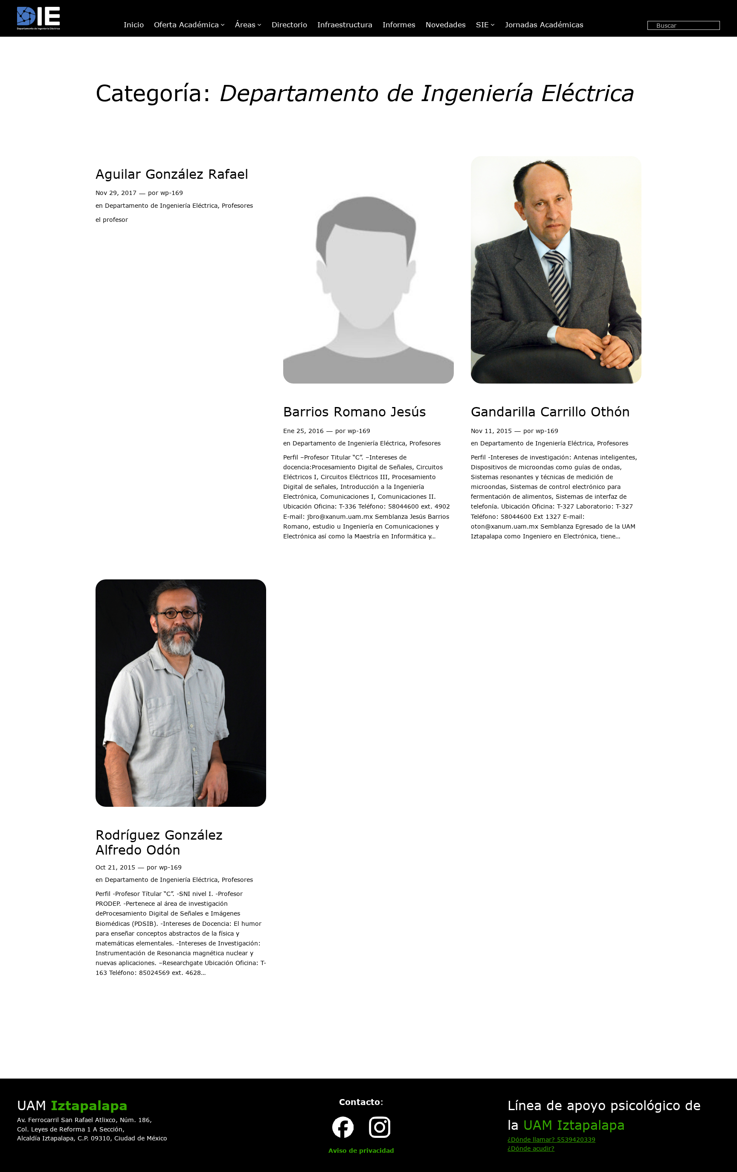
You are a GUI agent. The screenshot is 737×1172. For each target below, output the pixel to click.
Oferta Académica (186, 24)
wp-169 (171, 192)
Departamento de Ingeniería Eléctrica (161, 205)
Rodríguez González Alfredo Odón (159, 842)
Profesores (237, 205)
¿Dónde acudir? (531, 1148)
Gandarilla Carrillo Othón (550, 411)
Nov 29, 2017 (116, 192)
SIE (482, 24)
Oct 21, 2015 (115, 867)
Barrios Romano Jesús (354, 411)
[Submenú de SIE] (492, 24)
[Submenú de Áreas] (259, 24)
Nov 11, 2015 (491, 430)
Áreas (245, 24)
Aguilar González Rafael (172, 173)
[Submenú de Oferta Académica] (223, 24)
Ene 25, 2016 (303, 430)
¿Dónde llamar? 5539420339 (551, 1139)
